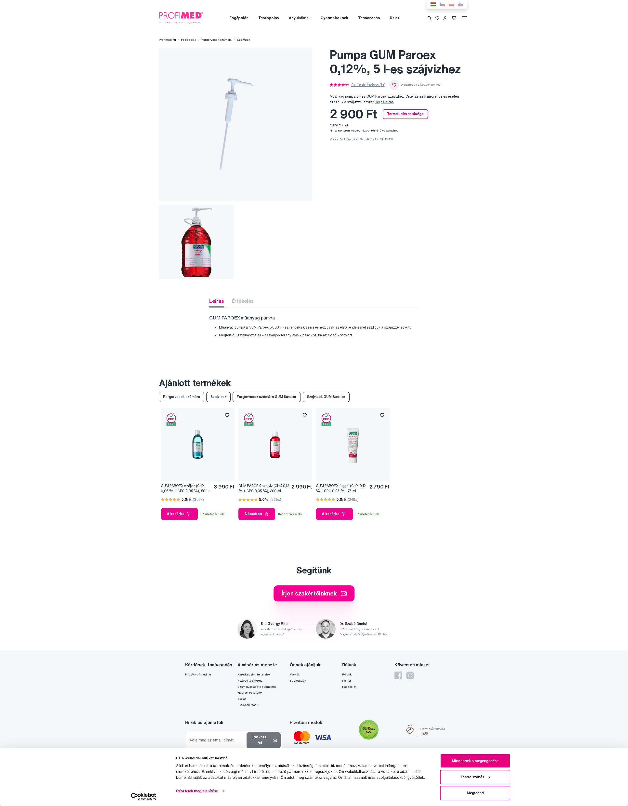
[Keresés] (429, 18)
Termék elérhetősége (405, 114)
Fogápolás (239, 18)
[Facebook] (398, 675)
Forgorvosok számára (216, 39)
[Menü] (464, 18)
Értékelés (243, 301)
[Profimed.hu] (181, 17)
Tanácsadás (369, 18)
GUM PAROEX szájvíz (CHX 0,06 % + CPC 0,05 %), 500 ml (186, 488)
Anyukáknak (300, 18)
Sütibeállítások (247, 704)
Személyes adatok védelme (256, 686)
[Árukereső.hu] (392, 730)
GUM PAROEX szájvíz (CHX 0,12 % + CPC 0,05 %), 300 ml (263, 488)
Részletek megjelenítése (197, 791)
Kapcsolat (349, 686)
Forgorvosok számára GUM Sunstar (267, 396)
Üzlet (394, 18)
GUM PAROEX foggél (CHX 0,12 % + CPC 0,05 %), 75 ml (341, 488)
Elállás (241, 698)
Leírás (216, 301)
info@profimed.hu (198, 674)
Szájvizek (243, 39)
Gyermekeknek (334, 18)
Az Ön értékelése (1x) (368, 85)
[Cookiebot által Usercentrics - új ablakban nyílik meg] (143, 796)
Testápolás (268, 18)
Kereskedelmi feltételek (253, 674)
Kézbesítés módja (249, 680)
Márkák (295, 674)
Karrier (346, 680)
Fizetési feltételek (249, 692)
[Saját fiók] (445, 18)
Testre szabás (472, 777)
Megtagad (475, 793)
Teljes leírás (384, 102)
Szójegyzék (298, 680)
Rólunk (347, 674)
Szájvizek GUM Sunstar (326, 396)
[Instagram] (410, 675)
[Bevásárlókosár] (454, 18)
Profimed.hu (167, 39)
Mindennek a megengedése (475, 761)
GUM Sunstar (349, 139)
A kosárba (175, 513)
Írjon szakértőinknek (309, 593)
